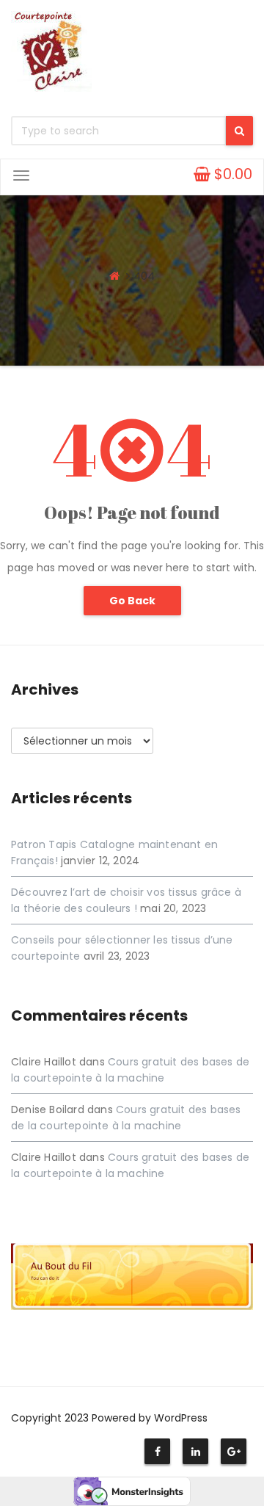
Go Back (132, 600)
